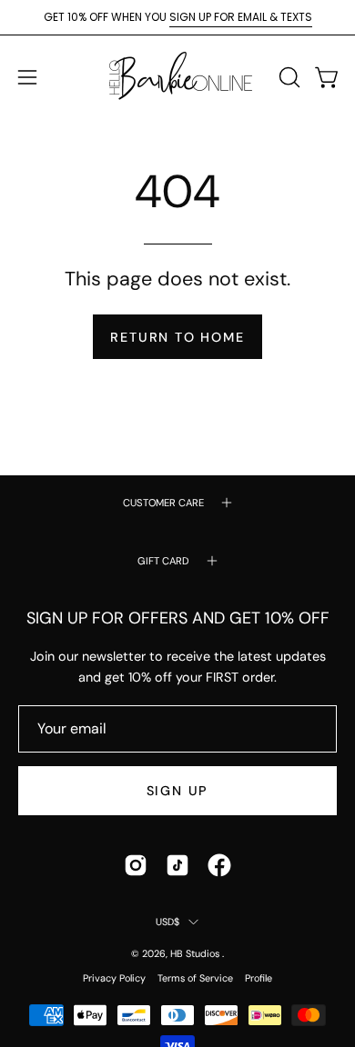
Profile (258, 978)
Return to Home (177, 337)
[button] (287, 77)
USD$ (168, 921)
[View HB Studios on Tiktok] (177, 865)
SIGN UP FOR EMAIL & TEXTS (240, 17)
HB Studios (196, 953)
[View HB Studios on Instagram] (135, 865)
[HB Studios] (177, 77)
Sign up (178, 791)
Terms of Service (195, 978)
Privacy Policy (114, 978)
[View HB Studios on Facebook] (219, 865)
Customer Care (163, 502)
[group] (177, 17)
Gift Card (163, 560)
